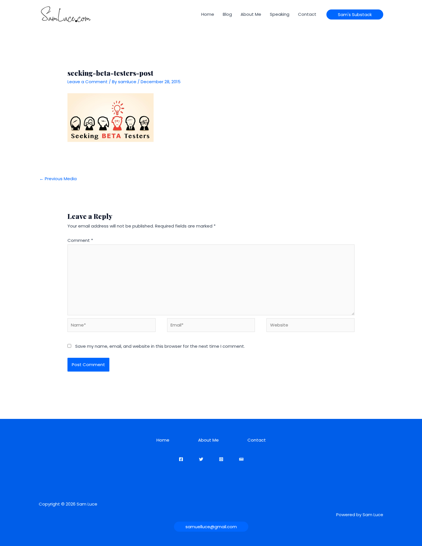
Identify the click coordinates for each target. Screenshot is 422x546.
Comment (80, 240)
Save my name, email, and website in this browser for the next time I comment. (160, 346)
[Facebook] (181, 459)
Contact (307, 14)
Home (207, 14)
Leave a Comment (87, 82)
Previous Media (58, 179)
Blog (227, 14)
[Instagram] (221, 459)
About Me (251, 14)
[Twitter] (201, 459)
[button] (354, 14)
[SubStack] (241, 459)
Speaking (279, 14)
